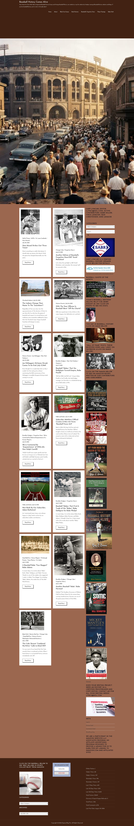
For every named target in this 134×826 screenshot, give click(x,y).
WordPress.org (90, 732)
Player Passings (101, 11)
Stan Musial (25, 240)
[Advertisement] (67, 27)
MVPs (33, 238)
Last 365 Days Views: (92, 792)
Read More (28, 262)
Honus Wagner (35, 558)
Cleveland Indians (27, 300)
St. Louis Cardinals (41, 238)
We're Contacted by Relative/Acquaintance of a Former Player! (34, 437)
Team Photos (31, 560)
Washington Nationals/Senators (31, 638)
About (55, 11)
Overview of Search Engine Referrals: (96, 798)
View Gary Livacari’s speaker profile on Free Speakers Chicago (99, 273)
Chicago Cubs (60, 250)
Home (49, 11)
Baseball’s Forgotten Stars (88, 11)
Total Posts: (89, 802)
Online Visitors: (90, 768)
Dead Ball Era (26, 558)
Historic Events (60, 303)
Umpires (58, 363)
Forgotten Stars (69, 250)
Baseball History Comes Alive (33, 2)
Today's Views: (90, 772)
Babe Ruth (111, 11)
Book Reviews (75, 11)
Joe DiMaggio (36, 356)
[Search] (88, 235)
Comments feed (90, 728)
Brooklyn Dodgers (61, 361)
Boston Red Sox (34, 634)
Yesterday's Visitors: (92, 782)
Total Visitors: (90, 795)
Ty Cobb (38, 560)
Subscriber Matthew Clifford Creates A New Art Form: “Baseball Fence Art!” (67, 422)
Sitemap (88, 681)
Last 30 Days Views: (92, 788)
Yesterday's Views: (91, 778)
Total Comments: (91, 805)
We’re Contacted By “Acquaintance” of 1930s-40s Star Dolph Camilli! (33, 447)
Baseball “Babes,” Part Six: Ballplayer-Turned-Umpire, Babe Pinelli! (68, 370)
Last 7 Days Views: (91, 785)
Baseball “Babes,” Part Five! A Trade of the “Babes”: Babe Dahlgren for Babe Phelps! (67, 508)
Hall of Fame (26, 238)
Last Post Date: (90, 808)
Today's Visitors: (90, 775)
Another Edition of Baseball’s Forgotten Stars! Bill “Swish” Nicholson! (67, 257)
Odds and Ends (60, 416)
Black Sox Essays (64, 11)
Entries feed (89, 725)
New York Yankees (72, 361)
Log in (88, 722)
